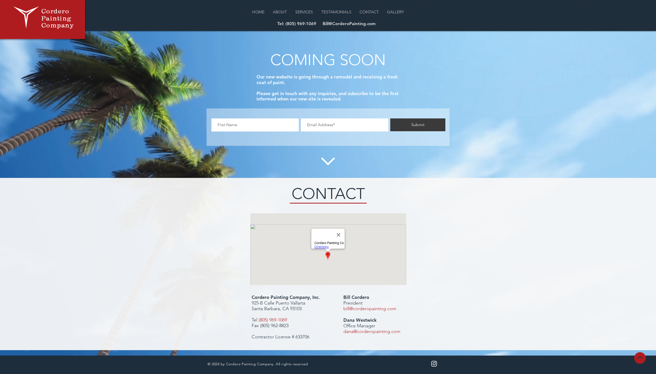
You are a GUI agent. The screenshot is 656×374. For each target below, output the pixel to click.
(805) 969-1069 (273, 320)
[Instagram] (434, 364)
